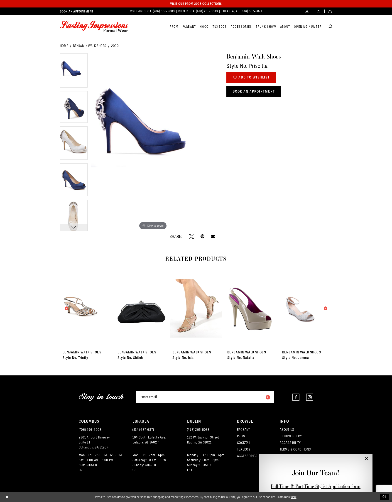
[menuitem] (76, 11)
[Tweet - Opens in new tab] (191, 236)
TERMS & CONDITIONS (295, 449)
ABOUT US (287, 429)
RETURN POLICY (291, 436)
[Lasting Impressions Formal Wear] (94, 26)
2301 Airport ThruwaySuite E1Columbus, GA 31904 (94, 442)
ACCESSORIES (247, 456)
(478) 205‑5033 (207, 11)
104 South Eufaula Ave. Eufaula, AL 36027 (149, 440)
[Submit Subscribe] (267, 397)
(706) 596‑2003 (164, 11)
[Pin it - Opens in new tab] (202, 236)
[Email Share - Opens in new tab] (213, 236)
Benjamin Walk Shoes (89, 46)
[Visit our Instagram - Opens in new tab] (309, 397)
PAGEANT (243, 429)
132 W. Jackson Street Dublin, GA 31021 (203, 440)
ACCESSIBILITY (290, 443)
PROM (241, 436)
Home (64, 46)
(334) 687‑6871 (251, 11)
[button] (307, 11)
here (293, 497)
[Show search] (330, 27)
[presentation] (86, 308)
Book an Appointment (254, 91)
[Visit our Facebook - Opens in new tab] (295, 397)
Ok (384, 497)
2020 (115, 46)
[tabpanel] (74, 72)
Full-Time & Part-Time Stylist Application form (315, 486)
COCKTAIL (244, 443)
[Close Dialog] (7, 497)
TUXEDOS (243, 449)
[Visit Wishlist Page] (318, 11)
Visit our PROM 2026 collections (196, 3)
